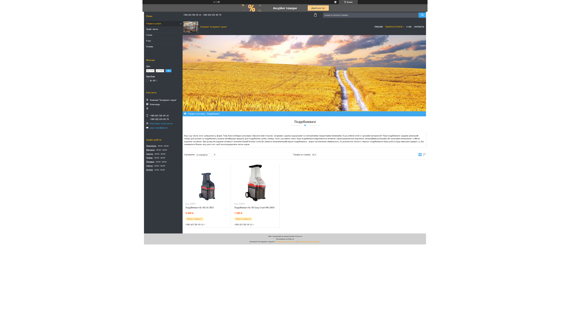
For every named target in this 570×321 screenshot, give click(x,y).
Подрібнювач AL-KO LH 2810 (200, 207)
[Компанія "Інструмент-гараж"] (190, 26)
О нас (148, 41)
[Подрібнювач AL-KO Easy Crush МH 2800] (256, 183)
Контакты (419, 27)
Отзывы (149, 46)
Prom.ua (299, 236)
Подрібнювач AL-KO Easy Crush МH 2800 (254, 207)
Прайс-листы (152, 29)
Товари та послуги (196, 113)
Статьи (149, 35)
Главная (378, 27)
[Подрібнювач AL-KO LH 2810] (207, 183)
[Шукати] (422, 15)
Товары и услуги (153, 23)
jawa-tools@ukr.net (159, 128)
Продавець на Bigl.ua (285, 239)
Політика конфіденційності (309, 242)
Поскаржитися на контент (286, 242)
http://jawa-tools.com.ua (161, 123)
